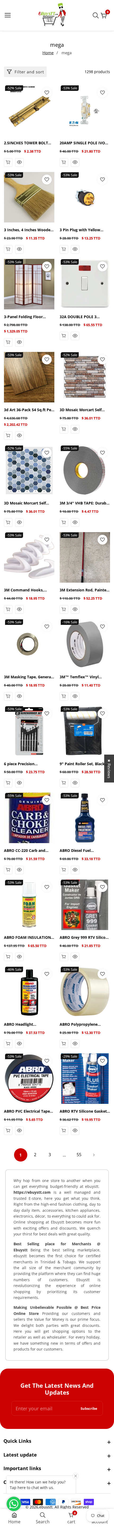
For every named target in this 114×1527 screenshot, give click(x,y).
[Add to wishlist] (47, 93)
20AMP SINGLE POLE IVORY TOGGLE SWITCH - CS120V (85, 143)
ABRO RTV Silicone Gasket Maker (83, 1111)
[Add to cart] (8, 162)
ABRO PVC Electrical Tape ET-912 (27, 1111)
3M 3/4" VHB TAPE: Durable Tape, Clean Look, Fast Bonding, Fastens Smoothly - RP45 (85, 503)
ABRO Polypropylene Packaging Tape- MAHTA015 (79, 1024)
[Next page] (93, 1155)
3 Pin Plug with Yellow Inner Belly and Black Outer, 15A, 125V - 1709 (81, 230)
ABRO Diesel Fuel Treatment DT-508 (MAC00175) (76, 850)
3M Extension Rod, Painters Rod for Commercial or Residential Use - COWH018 (85, 590)
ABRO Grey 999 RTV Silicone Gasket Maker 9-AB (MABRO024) (85, 937)
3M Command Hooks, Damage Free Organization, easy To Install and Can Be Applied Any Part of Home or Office (29, 590)
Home (48, 52)
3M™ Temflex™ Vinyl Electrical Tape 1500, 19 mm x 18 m (81, 677)
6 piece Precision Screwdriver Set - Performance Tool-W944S (27, 764)
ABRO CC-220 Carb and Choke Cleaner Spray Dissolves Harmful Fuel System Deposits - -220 (25, 850)
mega (67, 52)
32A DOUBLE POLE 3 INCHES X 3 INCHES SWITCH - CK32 (78, 317)
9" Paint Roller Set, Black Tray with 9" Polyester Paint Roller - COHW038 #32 (82, 764)
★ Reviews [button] (109, 768)
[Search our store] (97, 15)
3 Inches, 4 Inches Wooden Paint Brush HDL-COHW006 (29, 230)
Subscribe (89, 1408)
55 (79, 1155)
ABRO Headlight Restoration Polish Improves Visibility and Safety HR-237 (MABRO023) (28, 1024)
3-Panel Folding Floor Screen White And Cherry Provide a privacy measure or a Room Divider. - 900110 (29, 317)
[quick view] (19, 162)
